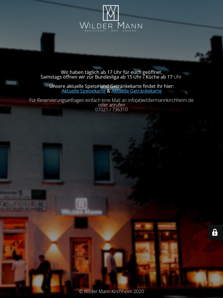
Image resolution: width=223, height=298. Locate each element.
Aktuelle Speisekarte (84, 91)
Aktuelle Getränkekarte (137, 91)
